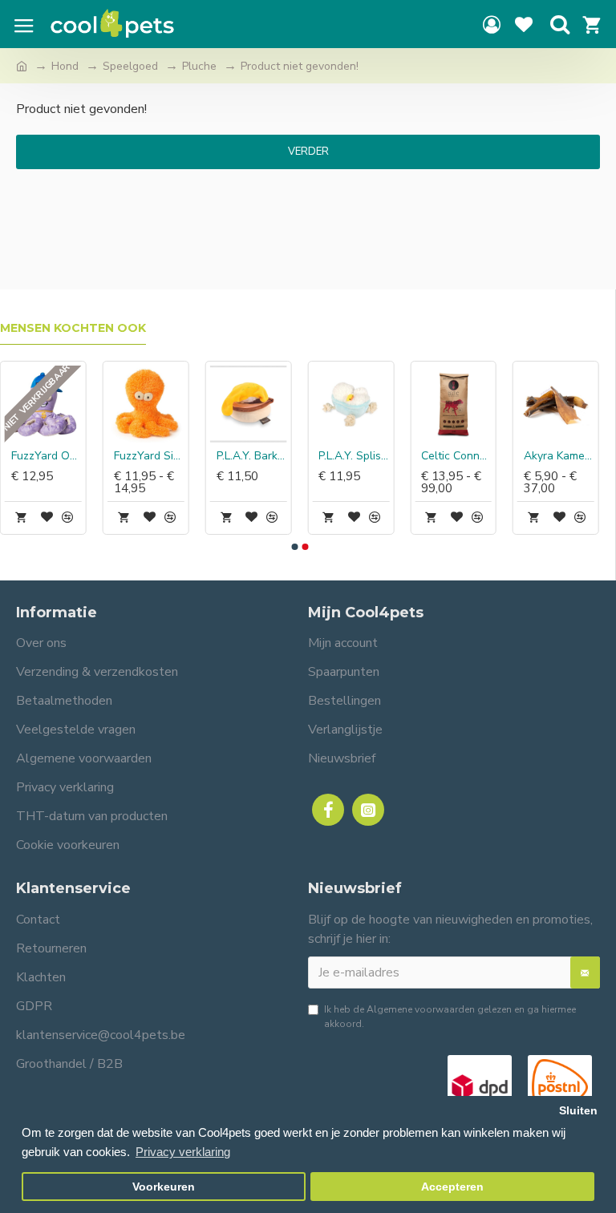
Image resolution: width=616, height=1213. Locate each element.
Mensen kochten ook (73, 328)
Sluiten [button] (578, 1111)
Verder (308, 151)
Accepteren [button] (452, 1187)
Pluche (199, 66)
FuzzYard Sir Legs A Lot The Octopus (149, 456)
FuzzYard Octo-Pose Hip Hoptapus (46, 456)
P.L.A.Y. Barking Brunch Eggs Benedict (252, 456)
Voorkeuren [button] (163, 1187)
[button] (294, 547)
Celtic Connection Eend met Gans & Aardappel (456, 456)
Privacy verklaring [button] (183, 1151)
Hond (65, 66)
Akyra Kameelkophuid (559, 456)
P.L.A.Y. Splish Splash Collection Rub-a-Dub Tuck (353, 456)
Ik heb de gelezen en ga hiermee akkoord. (450, 1016)
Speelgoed (130, 66)
